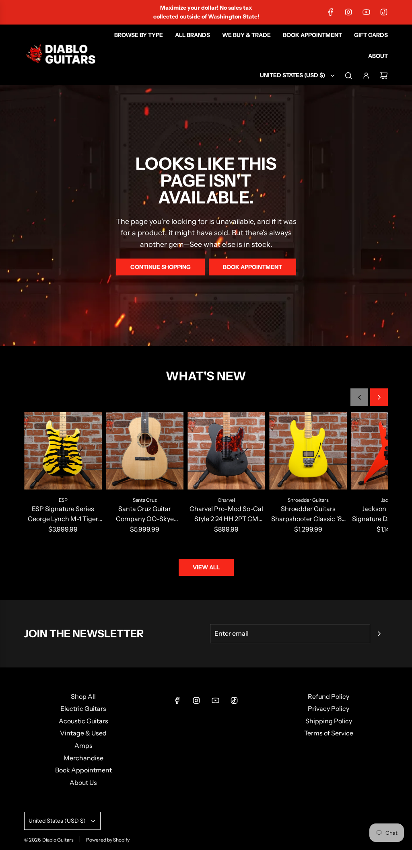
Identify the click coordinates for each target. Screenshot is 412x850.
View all (206, 567)
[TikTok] (384, 12)
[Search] (348, 75)
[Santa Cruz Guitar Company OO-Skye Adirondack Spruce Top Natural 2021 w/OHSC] (144, 451)
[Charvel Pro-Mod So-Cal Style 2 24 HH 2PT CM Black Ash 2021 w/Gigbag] (226, 451)
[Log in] (366, 75)
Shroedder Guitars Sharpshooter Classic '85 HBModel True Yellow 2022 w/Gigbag (308, 514)
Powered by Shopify (108, 840)
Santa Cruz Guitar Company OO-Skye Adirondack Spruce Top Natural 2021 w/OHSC (145, 514)
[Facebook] (331, 12)
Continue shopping (160, 267)
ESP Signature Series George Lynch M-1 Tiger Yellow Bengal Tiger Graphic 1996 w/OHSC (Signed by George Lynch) (63, 514)
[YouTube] (366, 12)
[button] (359, 397)
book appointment (252, 267)
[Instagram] (348, 12)
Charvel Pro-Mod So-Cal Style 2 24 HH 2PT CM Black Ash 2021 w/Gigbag (226, 514)
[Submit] (379, 634)
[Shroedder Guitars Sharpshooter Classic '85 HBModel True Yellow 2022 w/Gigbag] (308, 451)
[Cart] (384, 75)
